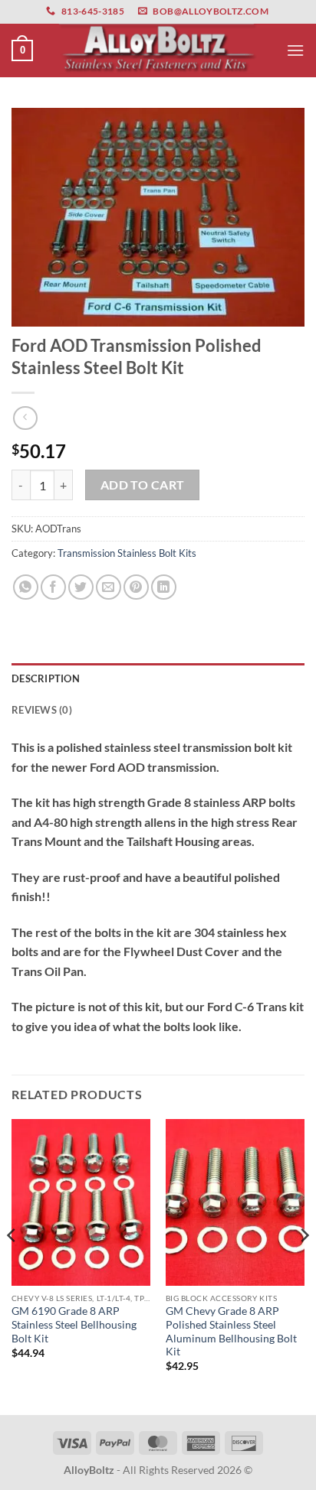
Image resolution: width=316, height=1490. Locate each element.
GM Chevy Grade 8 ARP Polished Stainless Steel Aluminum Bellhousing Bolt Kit (231, 1331)
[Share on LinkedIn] (163, 587)
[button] (22, 50)
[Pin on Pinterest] (136, 587)
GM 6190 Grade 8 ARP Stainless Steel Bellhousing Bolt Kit (74, 1324)
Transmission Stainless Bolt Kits (127, 553)
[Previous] (12, 1266)
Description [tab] (46, 678)
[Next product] (25, 418)
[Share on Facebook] (53, 587)
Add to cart (142, 485)
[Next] (304, 1266)
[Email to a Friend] (108, 587)
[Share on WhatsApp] (25, 587)
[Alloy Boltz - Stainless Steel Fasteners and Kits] (158, 50)
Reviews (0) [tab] (42, 710)
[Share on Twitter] (81, 587)
